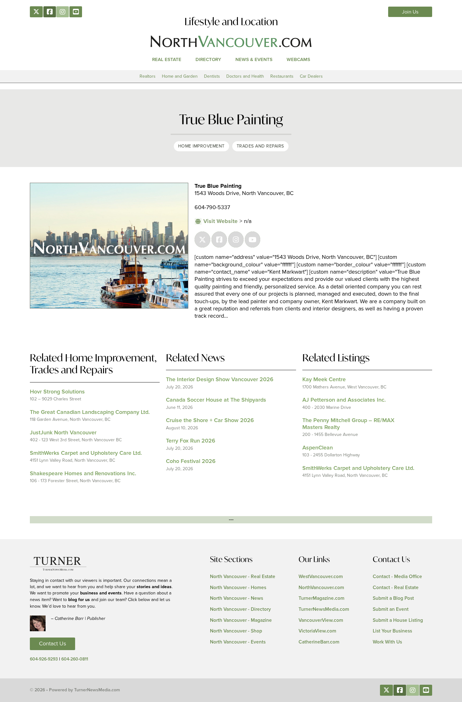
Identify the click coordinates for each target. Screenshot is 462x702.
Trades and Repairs (260, 146)
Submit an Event (391, 609)
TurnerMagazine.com (321, 598)
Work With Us (387, 642)
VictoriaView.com (317, 631)
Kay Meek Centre (324, 379)
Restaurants (282, 76)
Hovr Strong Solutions (57, 391)
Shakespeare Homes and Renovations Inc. (83, 473)
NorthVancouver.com (321, 588)
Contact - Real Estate (396, 588)
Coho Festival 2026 (191, 461)
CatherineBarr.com (319, 642)
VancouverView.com (321, 620)
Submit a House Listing (398, 620)
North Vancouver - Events (238, 642)
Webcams (298, 60)
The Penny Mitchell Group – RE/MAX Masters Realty (348, 424)
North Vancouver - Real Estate (242, 577)
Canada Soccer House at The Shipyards (216, 400)
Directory (208, 60)
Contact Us (52, 643)
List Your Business (392, 631)
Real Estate (166, 60)
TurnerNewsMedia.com (324, 609)
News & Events (253, 60)
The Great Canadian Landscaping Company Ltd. (90, 412)
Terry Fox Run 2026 (190, 440)
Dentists (212, 76)
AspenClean (317, 447)
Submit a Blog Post (393, 598)
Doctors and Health (245, 76)
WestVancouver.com (321, 577)
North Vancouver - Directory (240, 609)
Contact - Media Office (397, 577)
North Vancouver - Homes (238, 588)
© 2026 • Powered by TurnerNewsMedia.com (75, 690)
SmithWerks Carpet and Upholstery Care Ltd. (86, 453)
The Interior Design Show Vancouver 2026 (219, 379)
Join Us (410, 12)
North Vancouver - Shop (236, 631)
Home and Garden (180, 76)
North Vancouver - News (236, 598)
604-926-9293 (44, 659)
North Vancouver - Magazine (241, 620)
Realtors (148, 76)
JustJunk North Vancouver (63, 432)
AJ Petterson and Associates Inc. (344, 400)
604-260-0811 (74, 659)
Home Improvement (201, 146)
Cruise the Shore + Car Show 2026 (210, 420)
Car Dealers (311, 76)
